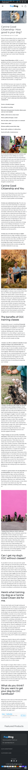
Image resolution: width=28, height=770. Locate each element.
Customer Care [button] (6, 753)
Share (24, 715)
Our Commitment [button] (6, 749)
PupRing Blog (9, 714)
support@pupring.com (9, 742)
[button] (4, 6)
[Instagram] (14, 760)
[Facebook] (11, 760)
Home (3, 714)
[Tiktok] (16, 760)
